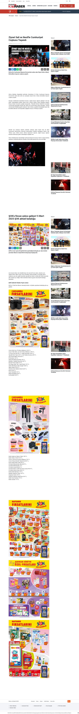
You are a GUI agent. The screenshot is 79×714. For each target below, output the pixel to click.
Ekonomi (50, 5)
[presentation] (12, 11)
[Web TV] (67, 1)
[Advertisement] (39, 26)
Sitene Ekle (28, 1)
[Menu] (61, 6)
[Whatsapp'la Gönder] (17, 69)
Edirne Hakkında (13, 705)
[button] (42, 69)
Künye (37, 701)
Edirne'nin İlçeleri (42, 5)
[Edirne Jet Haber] (17, 5)
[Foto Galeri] (69, 1)
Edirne (34, 5)
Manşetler (13, 1)
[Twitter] (12, 69)
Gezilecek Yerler (25, 705)
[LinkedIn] (15, 69)
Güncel (29, 5)
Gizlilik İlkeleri (46, 701)
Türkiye (55, 5)
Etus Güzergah (49, 705)
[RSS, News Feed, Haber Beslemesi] (68, 701)
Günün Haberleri (18, 1)
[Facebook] (10, 69)
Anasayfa (33, 701)
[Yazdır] (20, 69)
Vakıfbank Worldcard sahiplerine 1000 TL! (31, 11)
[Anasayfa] (9, 1)
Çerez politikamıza (65, 712)
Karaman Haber (13, 707)
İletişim (41, 701)
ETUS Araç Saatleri (62, 705)
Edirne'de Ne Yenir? (38, 705)
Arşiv (24, 1)
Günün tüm (66, 11)
